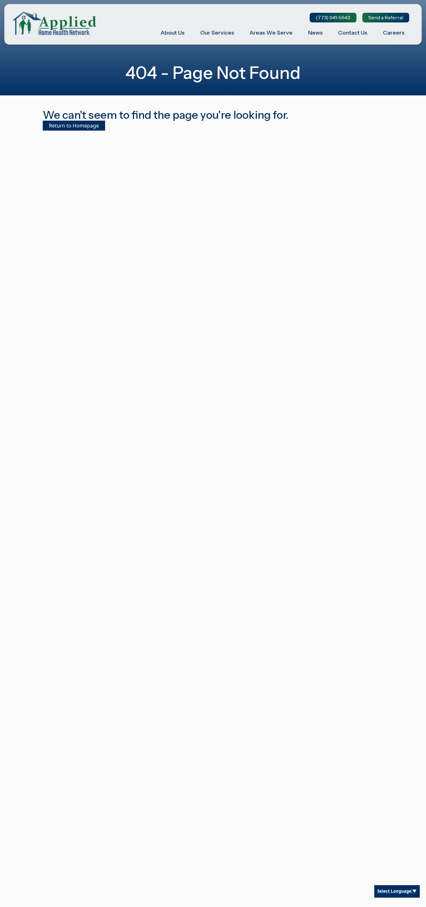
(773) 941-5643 (333, 17)
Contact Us (352, 32)
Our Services (217, 32)
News (315, 32)
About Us (173, 32)
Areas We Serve (271, 32)
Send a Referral (385, 17)
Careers (393, 32)
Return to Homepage (74, 125)
